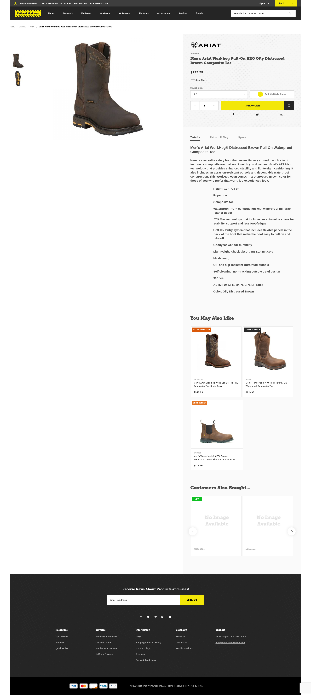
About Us (180, 636)
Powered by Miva (193, 686)
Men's (51, 13)
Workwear (105, 13)
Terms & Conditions (146, 660)
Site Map (140, 654)
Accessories (163, 13)
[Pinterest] (156, 618)
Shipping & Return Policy (148, 642)
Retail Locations (184, 648)
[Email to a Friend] (282, 115)
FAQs (138, 636)
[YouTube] (170, 618)
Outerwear (124, 13)
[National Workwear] (28, 13)
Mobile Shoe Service (106, 648)
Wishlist (60, 642)
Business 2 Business (106, 636)
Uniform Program (104, 654)
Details (195, 137)
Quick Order (62, 648)
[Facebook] (233, 115)
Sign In (262, 3)
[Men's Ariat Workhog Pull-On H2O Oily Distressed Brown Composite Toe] (104, 88)
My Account (62, 636)
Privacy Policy (143, 648)
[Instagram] (164, 618)
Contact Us (181, 642)
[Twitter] (257, 115)
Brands (199, 13)
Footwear (86, 13)
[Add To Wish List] (289, 105)
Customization (103, 642)
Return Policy (219, 137)
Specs (242, 137)
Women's (68, 13)
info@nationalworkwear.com (230, 642)
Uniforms (144, 13)
